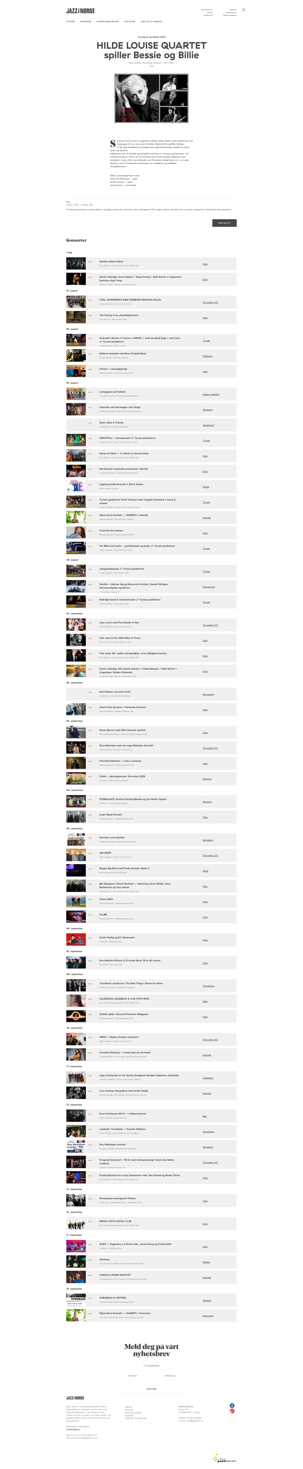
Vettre (206, 486)
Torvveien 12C (210, 302)
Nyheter (70, 21)
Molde (206, 1262)
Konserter (85, 21)
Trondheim (209, 985)
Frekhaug (207, 356)
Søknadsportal (231, 12)
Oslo (205, 264)
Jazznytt (210, 12)
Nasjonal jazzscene (229, 15)
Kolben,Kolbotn (211, 394)
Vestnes (207, 1300)
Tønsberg (208, 409)
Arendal (207, 1055)
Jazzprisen (232, 10)
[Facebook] (232, 1407)
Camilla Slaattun (73, 1429)
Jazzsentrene (208, 15)
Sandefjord (208, 425)
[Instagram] (232, 1412)
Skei (205, 1116)
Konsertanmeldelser (108, 21)
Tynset (206, 340)
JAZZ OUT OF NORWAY (151, 21)
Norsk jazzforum (207, 10)
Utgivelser (129, 21)
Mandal (207, 517)
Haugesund (209, 586)
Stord (205, 870)
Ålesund (207, 778)
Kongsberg (208, 694)
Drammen (208, 1315)
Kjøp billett (224, 223)
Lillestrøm (208, 1077)
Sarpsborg (208, 840)
